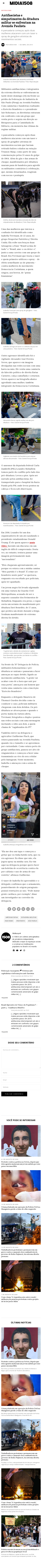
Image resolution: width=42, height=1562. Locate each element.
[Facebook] (9, 909)
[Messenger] (14, 909)
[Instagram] (24, 950)
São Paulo (32, 921)
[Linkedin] (23, 909)
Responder (5, 998)
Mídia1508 (16, 933)
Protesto (20, 921)
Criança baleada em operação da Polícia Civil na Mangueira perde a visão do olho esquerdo (20, 1208)
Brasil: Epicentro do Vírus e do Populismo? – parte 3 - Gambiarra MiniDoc (19, 1006)
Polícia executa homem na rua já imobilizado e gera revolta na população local (20, 1550)
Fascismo (9, 921)
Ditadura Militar (28, 917)
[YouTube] (17, 950)
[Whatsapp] (28, 909)
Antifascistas (12, 917)
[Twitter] (19, 909)
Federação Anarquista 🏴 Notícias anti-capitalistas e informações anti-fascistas (17, 972)
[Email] (33, 909)
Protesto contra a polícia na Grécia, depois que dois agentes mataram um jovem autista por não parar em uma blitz (20, 1164)
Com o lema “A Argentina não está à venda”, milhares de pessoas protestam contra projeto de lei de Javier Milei (20, 1299)
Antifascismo (6, 10)
